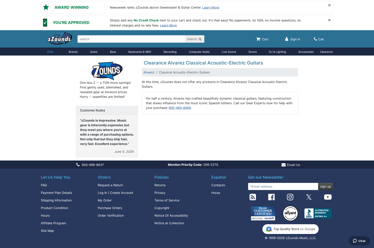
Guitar (94, 51)
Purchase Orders (110, 208)
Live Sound (229, 51)
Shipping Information (56, 200)
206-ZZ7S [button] (193, 165)
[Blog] (253, 198)
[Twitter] (309, 198)
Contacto (218, 185)
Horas (215, 193)
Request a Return (110, 185)
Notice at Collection (169, 223)
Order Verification (111, 215)
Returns (160, 185)
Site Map (47, 231)
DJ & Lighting (277, 51)
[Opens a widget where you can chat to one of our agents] (359, 241)
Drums (253, 51)
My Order (105, 200)
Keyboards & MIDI (139, 51)
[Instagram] (290, 198)
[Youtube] (328, 198)
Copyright (161, 208)
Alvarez (148, 72)
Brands (73, 51)
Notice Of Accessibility (171, 215)
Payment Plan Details (56, 193)
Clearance (326, 51)
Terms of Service (166, 200)
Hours (45, 215)
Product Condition (54, 208)
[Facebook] (271, 198)
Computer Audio (199, 51)
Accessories (306, 51)
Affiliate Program (53, 223)
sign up (325, 186)
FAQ (44, 185)
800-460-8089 (180, 108)
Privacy (159, 193)
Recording (170, 51)
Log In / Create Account (115, 193)
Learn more (210, 7)
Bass (113, 51)
